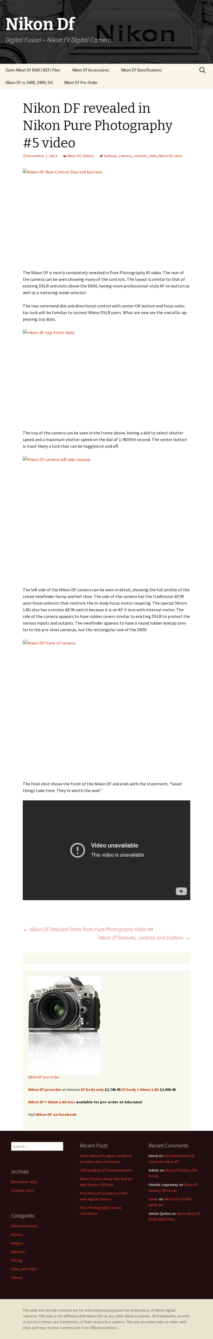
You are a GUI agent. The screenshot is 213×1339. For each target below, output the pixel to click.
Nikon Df (73, 155)
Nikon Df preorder (45, 1089)
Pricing (16, 1260)
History (17, 1234)
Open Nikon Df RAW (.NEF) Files (33, 70)
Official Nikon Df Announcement (105, 1170)
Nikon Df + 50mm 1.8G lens (51, 1101)
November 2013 (24, 1181)
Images (17, 1243)
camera (125, 155)
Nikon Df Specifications (141, 70)
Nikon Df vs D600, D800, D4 (29, 82)
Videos (88, 155)
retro (178, 155)
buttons (110, 155)
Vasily (153, 1199)
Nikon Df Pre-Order (81, 82)
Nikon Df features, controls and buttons (144, 937)
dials (153, 155)
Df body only (92, 1089)
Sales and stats (24, 1268)
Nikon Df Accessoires (90, 70)
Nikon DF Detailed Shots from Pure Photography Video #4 (88, 929)
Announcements (24, 1225)
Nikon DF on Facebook (56, 1114)
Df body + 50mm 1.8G (140, 1089)
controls (140, 155)
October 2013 (22, 1190)
